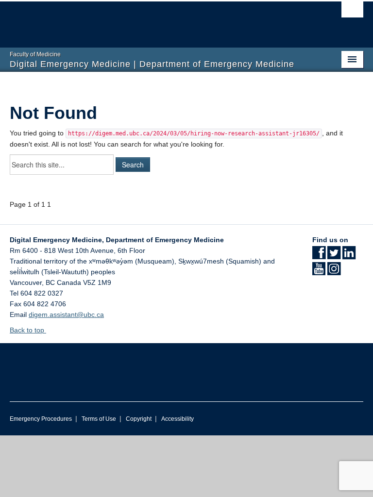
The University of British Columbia (160, 19)
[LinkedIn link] (349, 256)
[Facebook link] (318, 256)
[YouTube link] (318, 272)
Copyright (139, 418)
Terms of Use (99, 418)
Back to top (28, 330)
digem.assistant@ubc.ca (66, 314)
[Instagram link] (333, 272)
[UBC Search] (352, 12)
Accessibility (177, 418)
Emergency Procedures (41, 418)
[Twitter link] (333, 256)
